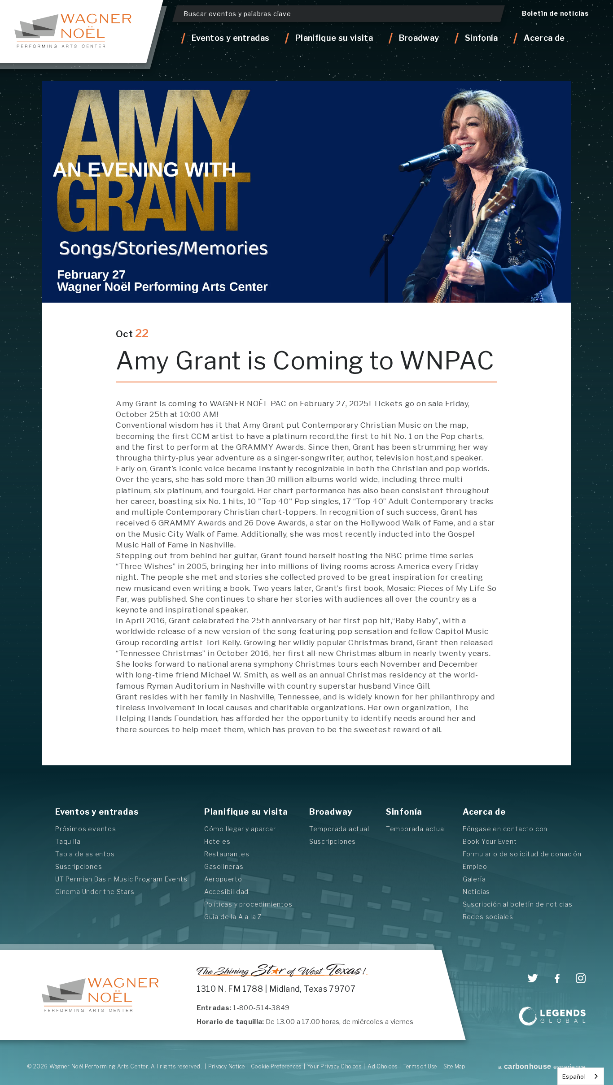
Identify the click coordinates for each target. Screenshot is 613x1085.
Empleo (475, 866)
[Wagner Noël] (100, 994)
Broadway (330, 811)
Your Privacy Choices (334, 1066)
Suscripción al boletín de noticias (518, 904)
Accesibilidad (226, 891)
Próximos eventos (85, 829)
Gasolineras (224, 866)
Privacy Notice (226, 1066)
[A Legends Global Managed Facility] (552, 1017)
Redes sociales (488, 916)
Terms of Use (420, 1066)
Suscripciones (78, 866)
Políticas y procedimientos (248, 904)
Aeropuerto (223, 879)
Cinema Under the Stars (95, 891)
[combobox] (580, 1076)
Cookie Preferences (276, 1066)
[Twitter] (533, 978)
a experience (542, 1066)
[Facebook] (557, 979)
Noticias (476, 891)
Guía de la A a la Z (233, 916)
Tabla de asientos (85, 854)
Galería (474, 879)
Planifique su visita (246, 811)
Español (574, 1076)
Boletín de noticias (555, 13)
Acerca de (484, 811)
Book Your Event (490, 841)
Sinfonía (404, 811)
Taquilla (67, 841)
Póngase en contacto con (505, 829)
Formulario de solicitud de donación (522, 854)
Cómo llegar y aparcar (240, 829)
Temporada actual (339, 829)
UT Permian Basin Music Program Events (121, 879)
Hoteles (217, 841)
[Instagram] (581, 978)
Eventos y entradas (96, 811)
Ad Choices (382, 1066)
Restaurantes (227, 854)
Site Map (454, 1066)
